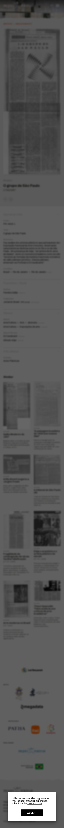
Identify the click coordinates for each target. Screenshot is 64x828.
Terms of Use (34, 803)
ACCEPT (32, 813)
